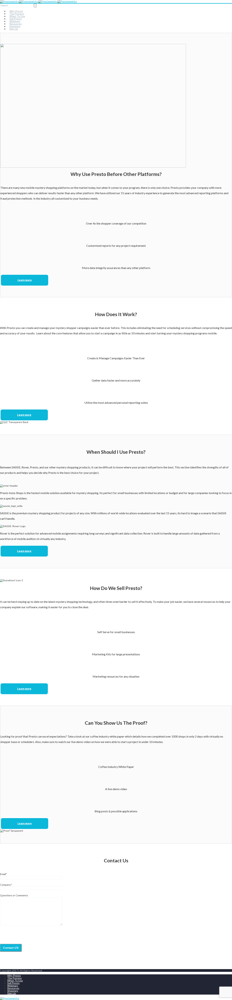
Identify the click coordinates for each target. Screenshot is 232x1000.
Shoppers (12, 990)
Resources (13, 988)
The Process (14, 978)
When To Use (15, 980)
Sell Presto (13, 983)
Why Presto (14, 975)
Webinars (12, 985)
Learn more (25, 280)
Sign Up (13, 28)
